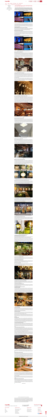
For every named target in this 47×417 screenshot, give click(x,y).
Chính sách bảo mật (17, 412)
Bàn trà (8, 3)
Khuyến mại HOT (21, 3)
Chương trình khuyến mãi (29, 411)
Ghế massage (14, 3)
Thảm (17, 3)
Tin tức (9, 4)
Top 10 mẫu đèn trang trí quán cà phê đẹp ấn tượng (16, 4)
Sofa (5, 3)
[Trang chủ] (7, 1)
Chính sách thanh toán (17, 413)
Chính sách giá (16, 411)
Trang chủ (6, 4)
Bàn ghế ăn (11, 3)
